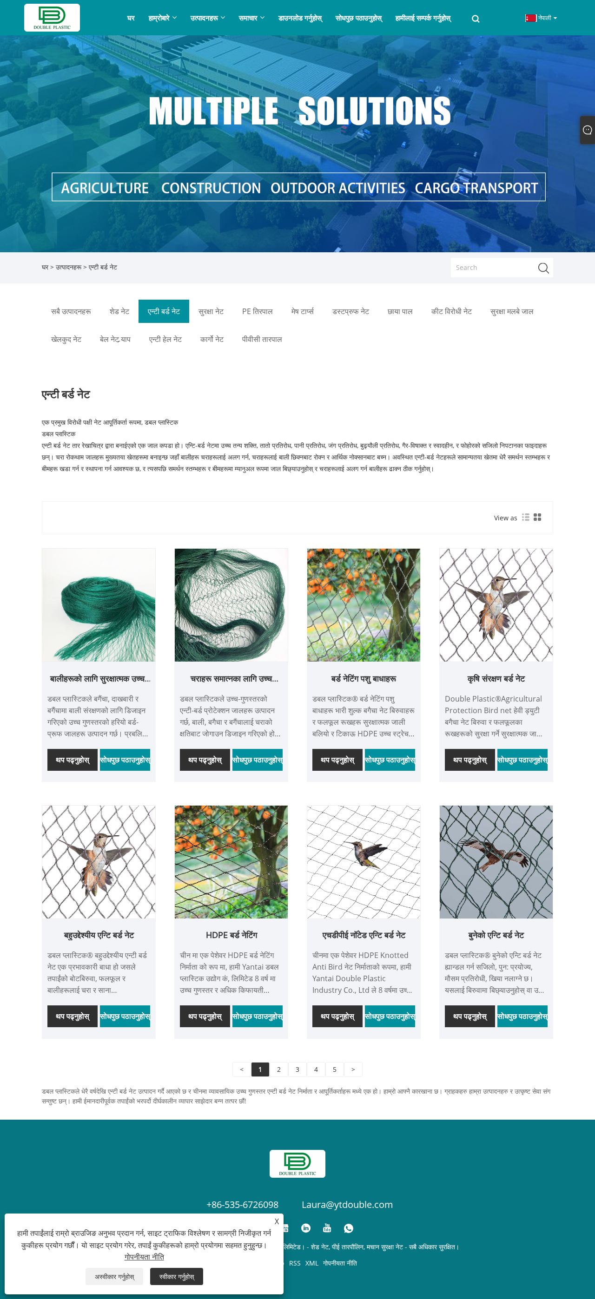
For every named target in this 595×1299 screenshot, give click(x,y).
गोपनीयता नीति (340, 1263)
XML (311, 1263)
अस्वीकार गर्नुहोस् (114, 1276)
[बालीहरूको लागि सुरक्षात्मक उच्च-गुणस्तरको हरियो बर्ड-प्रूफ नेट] (98, 604)
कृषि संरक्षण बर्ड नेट (496, 678)
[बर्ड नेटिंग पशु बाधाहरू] (363, 604)
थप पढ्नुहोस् (72, 759)
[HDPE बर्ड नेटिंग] (231, 861)
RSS (295, 1263)
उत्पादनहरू (68, 266)
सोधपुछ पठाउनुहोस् (125, 759)
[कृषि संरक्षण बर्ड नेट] (496, 604)
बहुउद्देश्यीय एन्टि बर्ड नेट (99, 934)
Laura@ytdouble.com (347, 1204)
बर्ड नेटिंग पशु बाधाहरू (363, 678)
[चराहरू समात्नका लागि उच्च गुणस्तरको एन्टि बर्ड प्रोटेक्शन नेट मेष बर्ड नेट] (231, 604)
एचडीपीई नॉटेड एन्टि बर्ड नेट (364, 934)
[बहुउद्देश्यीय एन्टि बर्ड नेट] (98, 861)
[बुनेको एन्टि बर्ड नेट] (496, 861)
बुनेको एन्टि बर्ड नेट (496, 934)
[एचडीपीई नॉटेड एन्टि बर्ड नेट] (363, 861)
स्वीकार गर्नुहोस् (176, 1276)
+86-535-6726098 (242, 1204)
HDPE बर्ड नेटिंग (231, 934)
